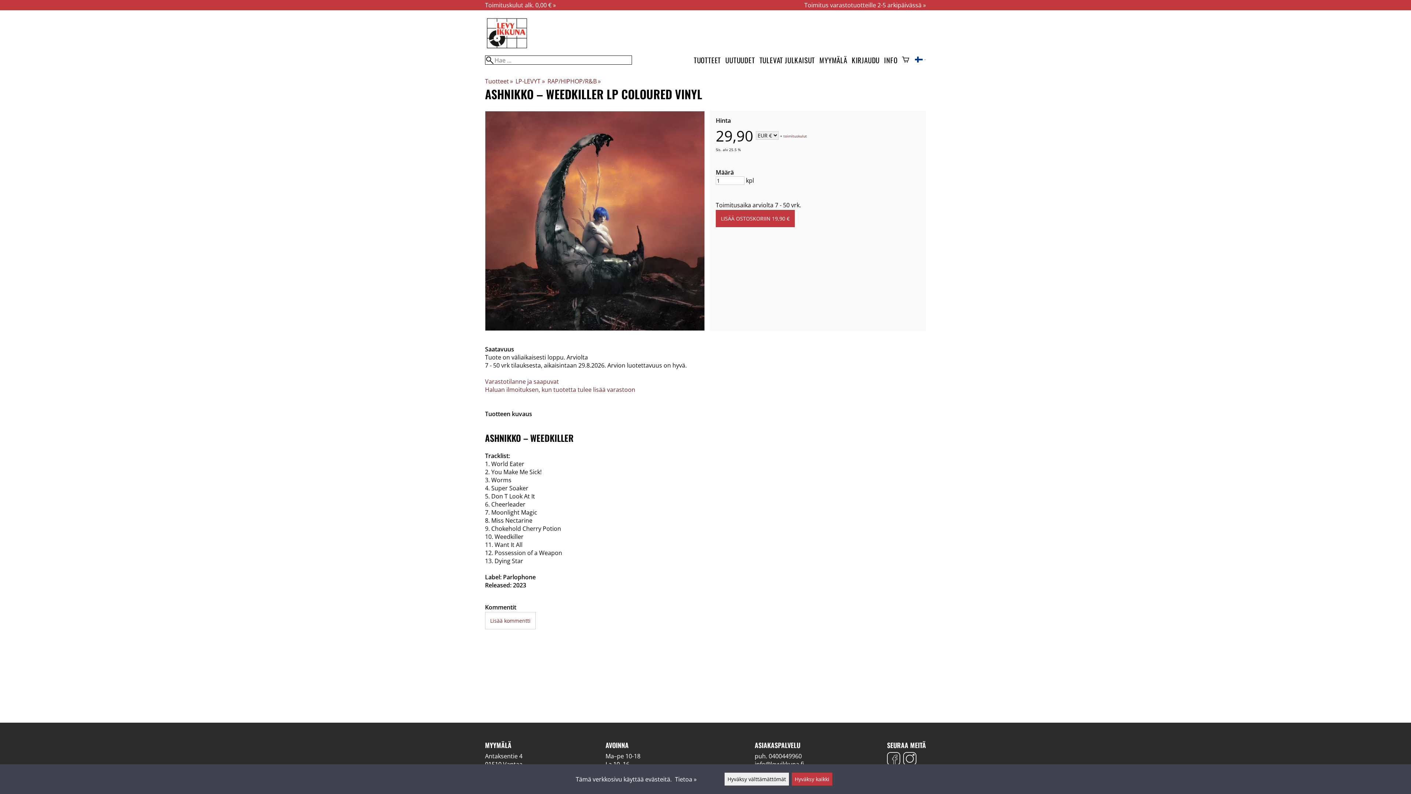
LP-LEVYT (530, 81)
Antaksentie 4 (504, 756)
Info (890, 60)
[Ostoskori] (905, 60)
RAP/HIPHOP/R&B (574, 81)
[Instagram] (909, 759)
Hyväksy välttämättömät (757, 779)
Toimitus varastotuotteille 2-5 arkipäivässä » (865, 5)
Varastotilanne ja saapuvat (522, 382)
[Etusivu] (507, 48)
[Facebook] (893, 759)
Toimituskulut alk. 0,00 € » (520, 5)
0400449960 (785, 756)
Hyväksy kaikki (812, 779)
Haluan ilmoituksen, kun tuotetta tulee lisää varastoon (560, 390)
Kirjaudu (866, 60)
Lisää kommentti (510, 620)
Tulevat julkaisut (787, 60)
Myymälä (833, 60)
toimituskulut (795, 136)
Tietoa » (686, 779)
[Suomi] (920, 60)
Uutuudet (740, 60)
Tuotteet (707, 60)
